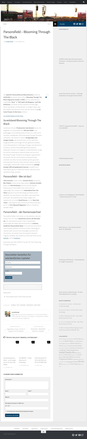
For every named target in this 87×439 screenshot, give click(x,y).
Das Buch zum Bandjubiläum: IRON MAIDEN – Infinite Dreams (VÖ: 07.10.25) (71, 196)
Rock (60, 364)
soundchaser (9, 41)
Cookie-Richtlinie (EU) (56, 428)
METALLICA (61, 355)
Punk (82, 359)
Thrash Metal (73, 364)
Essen (81, 343)
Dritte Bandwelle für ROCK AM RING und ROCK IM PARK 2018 (40, 360)
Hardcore (65, 346)
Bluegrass (13, 305)
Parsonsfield (22, 305)
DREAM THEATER (75, 343)
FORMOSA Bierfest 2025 (66, 158)
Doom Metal (68, 343)
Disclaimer (25, 428)
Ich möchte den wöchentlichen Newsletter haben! (20, 411)
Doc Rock (63, 304)
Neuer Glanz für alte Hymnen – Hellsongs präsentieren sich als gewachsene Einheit (70, 94)
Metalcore (78, 353)
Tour (79, 364)
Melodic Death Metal (68, 350)
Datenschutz (44, 428)
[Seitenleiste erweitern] (55, 24)
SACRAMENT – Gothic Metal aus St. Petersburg (25, 360)
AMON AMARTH (71, 339)
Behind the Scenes (39, 2)
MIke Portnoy (68, 355)
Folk (18, 305)
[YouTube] (80, 24)
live (60, 350)
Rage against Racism (72, 362)
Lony (61, 310)
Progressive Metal (65, 359)
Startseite (17, 428)
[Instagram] (83, 24)
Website (5, 238)
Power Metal (76, 357)
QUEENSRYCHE (62, 361)
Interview (72, 348)
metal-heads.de (67, 352)
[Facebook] (74, 24)
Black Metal (78, 339)
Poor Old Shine (30, 305)
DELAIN (74, 341)
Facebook (17, 238)
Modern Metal (74, 354)
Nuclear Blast (68, 357)
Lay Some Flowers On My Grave (13, 116)
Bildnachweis (69, 428)
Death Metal (69, 341)
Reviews (9, 2)
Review (81, 361)
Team (65, 2)
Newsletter (72, 2)
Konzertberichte (27, 2)
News (3, 2)
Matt (61, 316)
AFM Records (64, 339)
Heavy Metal (78, 346)
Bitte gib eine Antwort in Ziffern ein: (14, 403)
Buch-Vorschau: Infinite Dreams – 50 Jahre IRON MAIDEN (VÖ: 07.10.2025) (71, 293)
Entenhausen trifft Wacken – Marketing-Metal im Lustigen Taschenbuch (71, 261)
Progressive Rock (76, 359)
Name (7, 391)
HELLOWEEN (66, 348)
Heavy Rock (61, 348)
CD (63, 341)
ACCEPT (60, 339)
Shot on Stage (51, 2)
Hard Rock (70, 346)
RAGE (66, 361)
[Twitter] (77, 24)
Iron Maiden (78, 348)
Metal (77, 350)
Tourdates (17, 2)
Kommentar (8, 379)
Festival (61, 346)
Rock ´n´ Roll (37, 305)
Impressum (35, 428)
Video (82, 364)
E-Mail (7, 271)
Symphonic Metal (66, 364)
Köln (83, 348)
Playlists (59, 2)
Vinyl (60, 366)
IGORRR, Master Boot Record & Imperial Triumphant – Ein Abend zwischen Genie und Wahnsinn (71, 61)
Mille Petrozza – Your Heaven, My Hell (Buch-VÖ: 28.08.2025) (70, 228)
